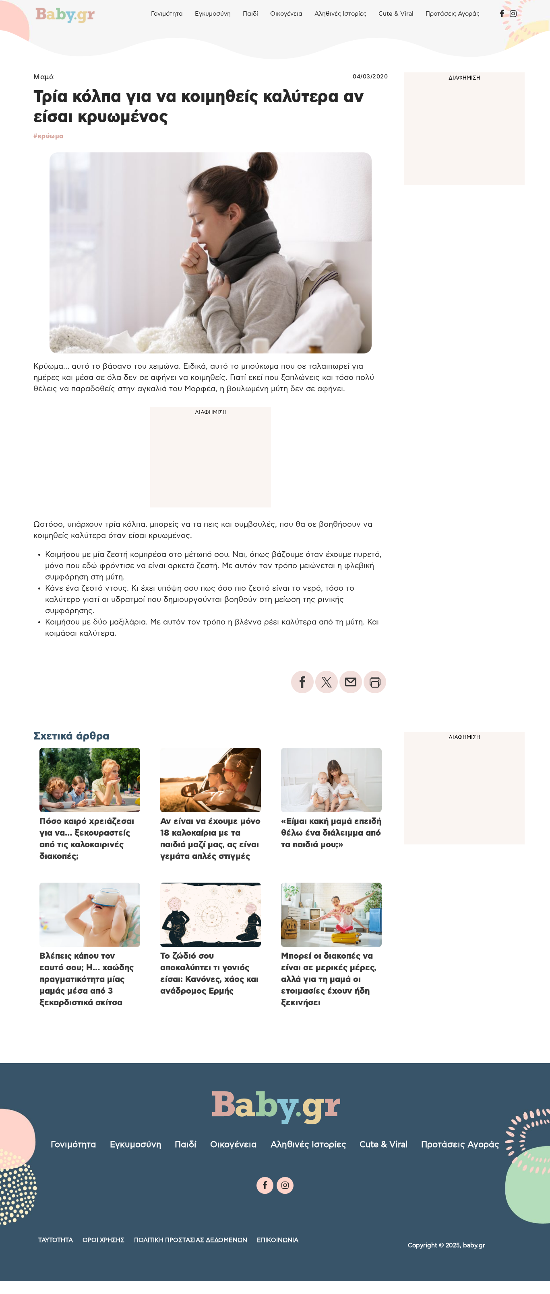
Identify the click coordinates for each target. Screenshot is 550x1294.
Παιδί (250, 14)
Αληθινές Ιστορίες (340, 14)
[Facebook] (502, 14)
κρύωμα (51, 136)
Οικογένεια (286, 14)
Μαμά (43, 77)
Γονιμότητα (167, 14)
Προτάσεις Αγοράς (453, 14)
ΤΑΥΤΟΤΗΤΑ (55, 1240)
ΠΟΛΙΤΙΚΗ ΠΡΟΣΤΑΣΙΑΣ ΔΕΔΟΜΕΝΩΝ (190, 1240)
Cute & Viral (396, 14)
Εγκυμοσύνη (213, 14)
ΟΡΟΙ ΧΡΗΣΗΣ (103, 1240)
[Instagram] (513, 14)
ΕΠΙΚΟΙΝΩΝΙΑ (277, 1240)
